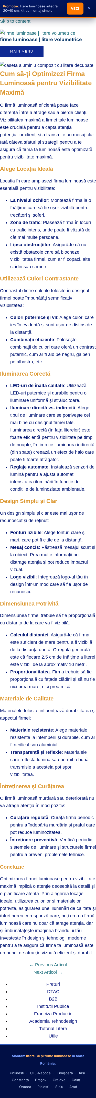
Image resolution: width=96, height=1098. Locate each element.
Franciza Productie (53, 1013)
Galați (76, 1080)
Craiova (59, 1080)
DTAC (53, 991)
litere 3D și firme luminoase (48, 1056)
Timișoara (65, 1073)
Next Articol (48, 972)
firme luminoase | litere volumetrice (41, 39)
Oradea (25, 1087)
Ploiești (43, 1087)
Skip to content (15, 21)
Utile (53, 1036)
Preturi (53, 984)
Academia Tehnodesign (53, 1021)
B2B (53, 999)
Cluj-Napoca (40, 1073)
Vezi (75, 8)
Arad (73, 1087)
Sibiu (59, 1087)
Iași (82, 1073)
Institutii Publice (53, 1006)
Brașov (41, 1080)
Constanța (20, 1080)
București (16, 1073)
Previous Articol (48, 964)
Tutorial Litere (53, 1028)
